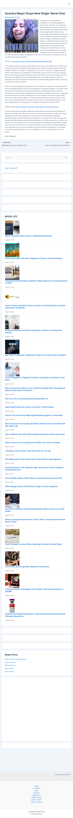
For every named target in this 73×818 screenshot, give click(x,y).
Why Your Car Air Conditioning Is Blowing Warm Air (26, 399)
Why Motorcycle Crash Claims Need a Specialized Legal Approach (33, 459)
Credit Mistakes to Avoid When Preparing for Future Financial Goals (33, 544)
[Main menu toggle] (69, 4)
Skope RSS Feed (10, 665)
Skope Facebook (10, 662)
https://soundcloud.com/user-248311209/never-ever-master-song (36, 107)
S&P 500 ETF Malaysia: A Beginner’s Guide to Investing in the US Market (35, 355)
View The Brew (9, 671)
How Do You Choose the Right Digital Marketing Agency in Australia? (34, 415)
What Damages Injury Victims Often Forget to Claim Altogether (31, 486)
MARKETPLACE (36, 797)
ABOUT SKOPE (36, 800)
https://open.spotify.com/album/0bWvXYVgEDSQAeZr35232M (31, 61)
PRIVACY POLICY (36, 802)
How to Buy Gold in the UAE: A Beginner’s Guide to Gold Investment (33, 258)
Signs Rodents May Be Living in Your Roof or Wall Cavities (29, 407)
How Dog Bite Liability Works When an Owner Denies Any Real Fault (33, 478)
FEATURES (36, 788)
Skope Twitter (9, 668)
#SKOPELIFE (36, 795)
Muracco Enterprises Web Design (15, 659)
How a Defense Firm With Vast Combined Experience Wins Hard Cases (35, 434)
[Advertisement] (36, 708)
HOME (36, 786)
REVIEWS (36, 793)
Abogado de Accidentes (62, 774)
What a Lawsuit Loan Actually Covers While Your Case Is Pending (32, 442)
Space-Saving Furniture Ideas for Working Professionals (28, 236)
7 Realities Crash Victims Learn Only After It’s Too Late (28, 451)
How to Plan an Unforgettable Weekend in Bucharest (27, 567)
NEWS (37, 791)
